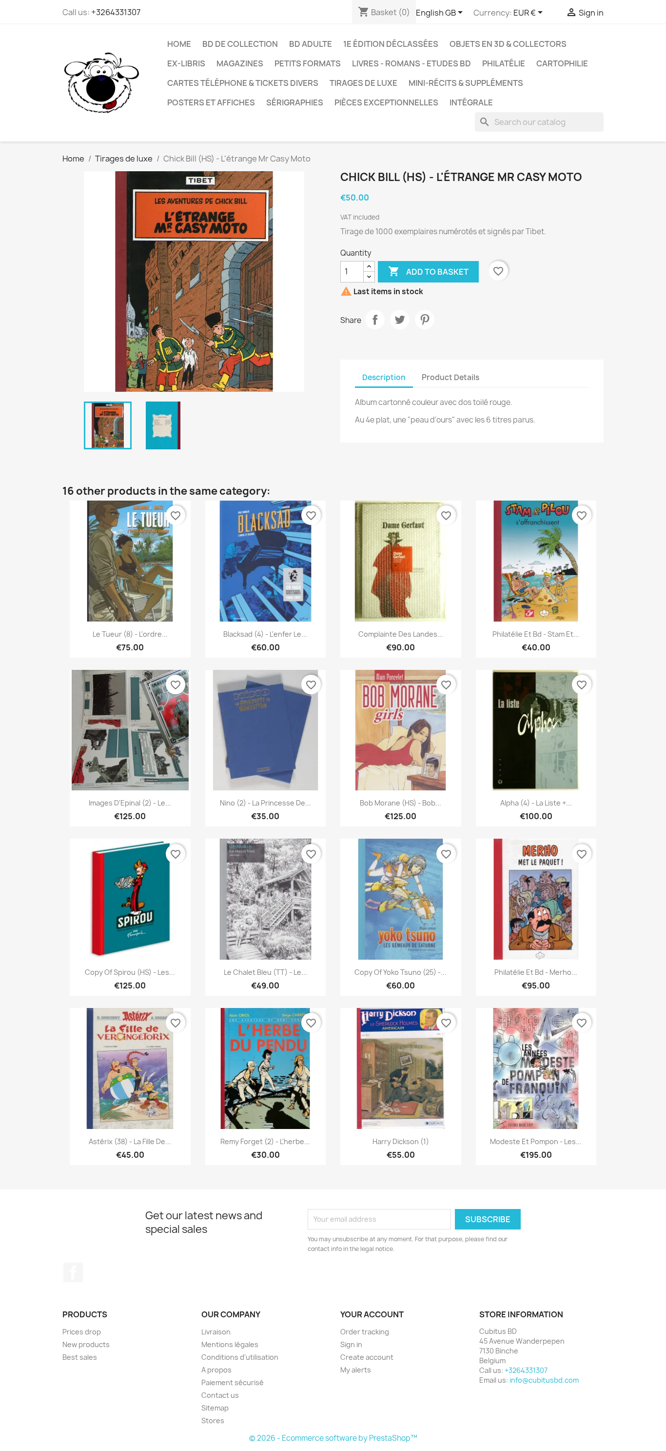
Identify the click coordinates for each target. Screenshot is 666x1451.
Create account (366, 1357)
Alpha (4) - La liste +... (536, 802)
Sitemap (215, 1407)
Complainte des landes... (400, 634)
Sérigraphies (294, 102)
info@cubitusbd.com (544, 1380)
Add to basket (428, 271)
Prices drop (81, 1331)
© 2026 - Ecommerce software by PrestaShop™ (333, 1438)
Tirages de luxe (363, 83)
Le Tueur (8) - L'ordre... (130, 634)
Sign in (351, 1344)
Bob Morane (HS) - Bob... (400, 802)
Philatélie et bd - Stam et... (535, 634)
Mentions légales (229, 1344)
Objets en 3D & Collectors (508, 44)
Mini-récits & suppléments (466, 83)
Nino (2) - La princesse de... (265, 802)
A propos (216, 1369)
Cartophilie (562, 63)
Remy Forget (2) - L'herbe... (265, 1141)
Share (375, 319)
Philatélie (503, 63)
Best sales (79, 1357)
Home (179, 44)
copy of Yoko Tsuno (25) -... (400, 972)
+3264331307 (115, 12)
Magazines (239, 63)
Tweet (400, 319)
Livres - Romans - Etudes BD (411, 63)
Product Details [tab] (450, 377)
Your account (372, 1314)
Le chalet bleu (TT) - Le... (265, 972)
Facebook (73, 1272)
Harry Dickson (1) (400, 1141)
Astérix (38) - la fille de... (130, 1141)
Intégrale (471, 102)
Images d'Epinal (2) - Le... (130, 802)
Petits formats (307, 63)
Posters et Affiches (211, 102)
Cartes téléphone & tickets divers (242, 83)
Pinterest (424, 319)
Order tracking (364, 1331)
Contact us (220, 1395)
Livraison (216, 1331)
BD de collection (240, 44)
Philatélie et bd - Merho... (535, 972)
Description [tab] (384, 377)
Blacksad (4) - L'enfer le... (265, 634)
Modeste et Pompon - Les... (536, 1141)
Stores (212, 1420)
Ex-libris (186, 63)
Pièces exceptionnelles (386, 102)
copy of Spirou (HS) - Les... (130, 972)
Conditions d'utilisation (239, 1357)
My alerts (355, 1369)
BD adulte (310, 44)
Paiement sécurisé (232, 1382)
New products (86, 1344)
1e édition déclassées (390, 44)
